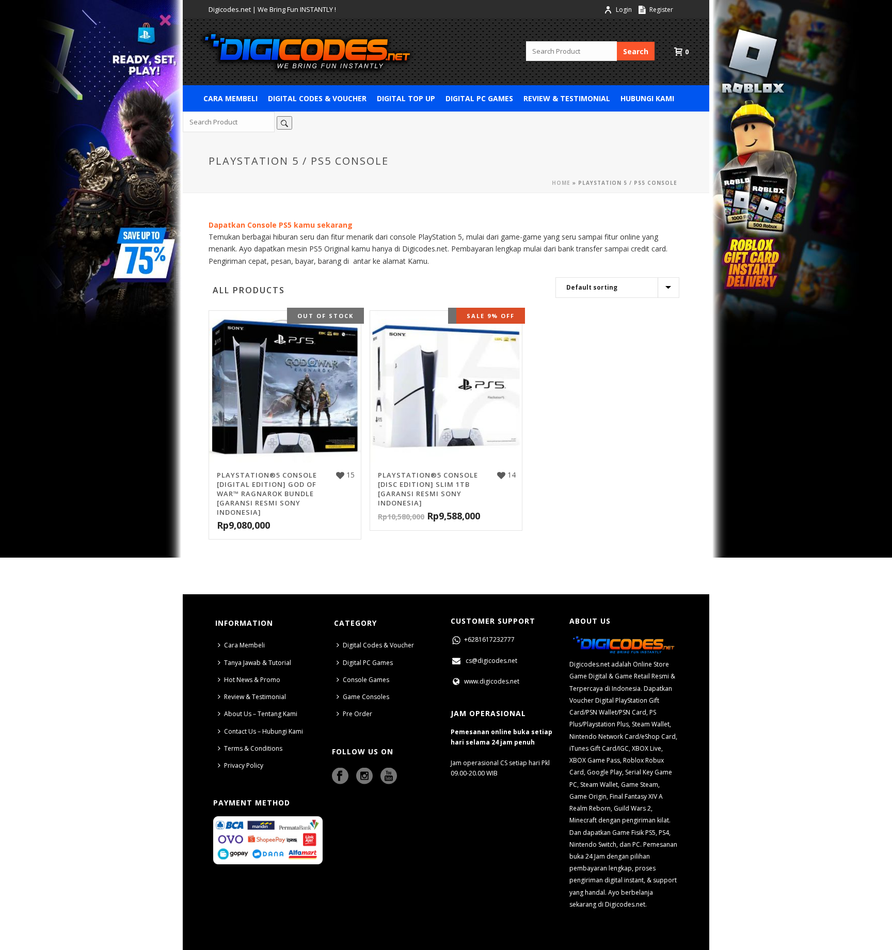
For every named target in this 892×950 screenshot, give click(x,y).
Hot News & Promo (252, 679)
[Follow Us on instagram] (364, 776)
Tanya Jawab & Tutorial (257, 662)
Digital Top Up (406, 98)
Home (561, 182)
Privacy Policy (243, 765)
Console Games (366, 679)
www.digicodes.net (491, 681)
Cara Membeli (230, 98)
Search (635, 51)
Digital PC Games (479, 98)
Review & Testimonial (566, 98)
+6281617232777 (489, 639)
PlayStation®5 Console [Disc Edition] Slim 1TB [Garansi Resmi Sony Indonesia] (428, 489)
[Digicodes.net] (306, 51)
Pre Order (357, 713)
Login (623, 9)
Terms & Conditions (253, 748)
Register (660, 9)
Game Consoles (366, 696)
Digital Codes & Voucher (317, 98)
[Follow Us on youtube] (388, 776)
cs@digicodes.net (491, 660)
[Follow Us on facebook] (340, 776)
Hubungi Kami (647, 98)
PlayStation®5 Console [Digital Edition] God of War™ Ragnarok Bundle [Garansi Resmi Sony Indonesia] (267, 493)
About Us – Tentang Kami (260, 713)
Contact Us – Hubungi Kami (263, 731)
